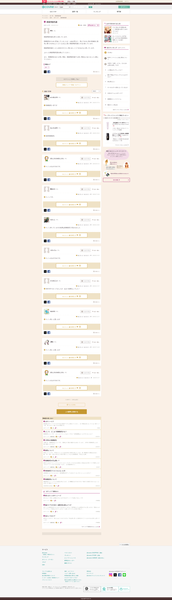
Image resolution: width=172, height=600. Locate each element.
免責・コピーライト (69, 571)
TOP (44, 3)
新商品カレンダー (69, 560)
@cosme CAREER (96, 558)
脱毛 (46, 67)
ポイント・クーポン (47, 559)
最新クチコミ (68, 563)
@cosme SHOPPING (95, 552)
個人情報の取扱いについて (48, 575)
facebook (119, 574)
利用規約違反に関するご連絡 (71, 575)
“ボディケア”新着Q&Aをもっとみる (90, 526)
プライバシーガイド (47, 580)
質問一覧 (75, 11)
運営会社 (89, 571)
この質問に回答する (71, 412)
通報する (97, 71)
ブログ (60, 3)
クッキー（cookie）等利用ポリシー (50, 577)
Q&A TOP (53, 11)
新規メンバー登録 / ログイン (72, 85)
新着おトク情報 (71, 1)
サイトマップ (90, 573)
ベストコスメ (98, 3)
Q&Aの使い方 (116, 180)
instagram (110, 574)
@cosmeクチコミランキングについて (96, 575)
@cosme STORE (94, 555)
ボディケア (47, 25)
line (124, 574)
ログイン (127, 1)
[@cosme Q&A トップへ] (50, 7)
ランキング (49, 3)
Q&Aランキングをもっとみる (120, 109)
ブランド (55, 3)
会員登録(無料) (119, 1)
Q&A (64, 3)
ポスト (45, 150)
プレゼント (67, 555)
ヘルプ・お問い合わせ (69, 573)
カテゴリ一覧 (91, 3)
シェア (48, 150)
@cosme (48, 553)
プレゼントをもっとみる (121, 145)
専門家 (119, 11)
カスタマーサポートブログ (70, 577)
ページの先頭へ (125, 544)
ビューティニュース (70, 558)
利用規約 (44, 573)
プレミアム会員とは (47, 571)
